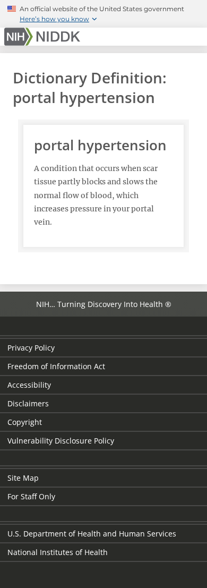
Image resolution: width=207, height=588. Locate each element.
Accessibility (29, 385)
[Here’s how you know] (103, 14)
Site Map (23, 478)
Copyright (24, 422)
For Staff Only (31, 496)
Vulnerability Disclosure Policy (60, 441)
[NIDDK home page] (44, 37)
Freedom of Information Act (56, 366)
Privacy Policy (31, 348)
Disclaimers (28, 403)
